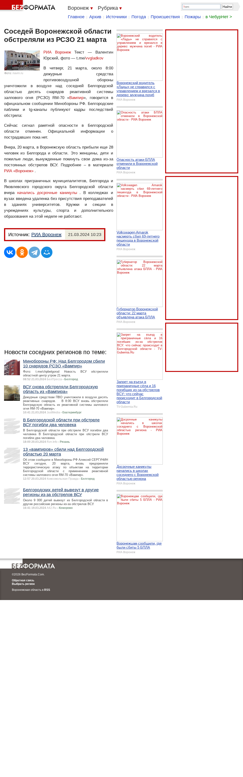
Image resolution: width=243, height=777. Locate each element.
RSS (47, 590)
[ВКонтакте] (9, 252)
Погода (138, 16)
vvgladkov (94, 58)
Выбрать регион (23, 584)
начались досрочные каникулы (47, 192)
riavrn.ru (18, 73)
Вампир (76, 97)
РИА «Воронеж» (18, 171)
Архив (95, 16)
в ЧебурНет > (219, 16)
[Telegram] (34, 252)
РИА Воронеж (57, 52)
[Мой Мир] (46, 252)
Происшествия (165, 16)
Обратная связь (23, 580)
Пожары (193, 16)
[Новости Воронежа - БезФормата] (28, 6)
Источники (116, 16)
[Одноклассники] (22, 252)
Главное (76, 16)
